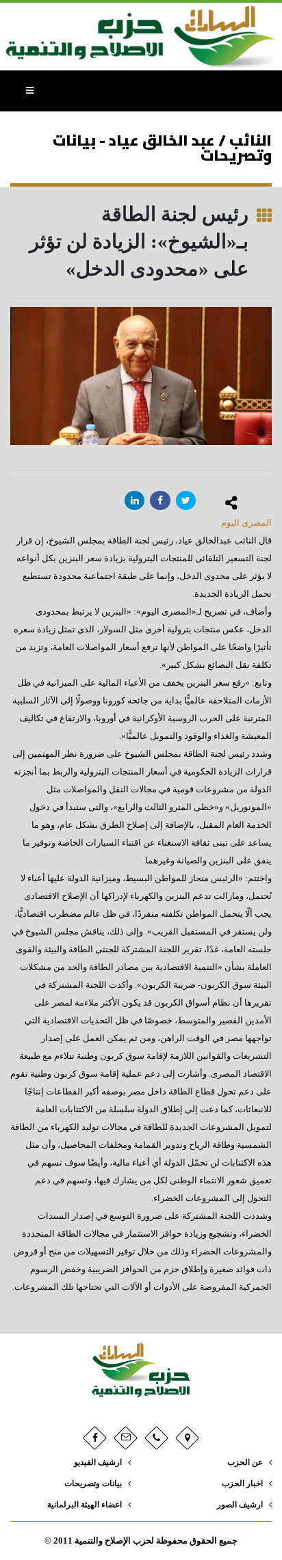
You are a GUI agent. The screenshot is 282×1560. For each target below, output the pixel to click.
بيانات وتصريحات (93, 1483)
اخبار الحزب (242, 1483)
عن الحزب (245, 1462)
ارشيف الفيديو (98, 1462)
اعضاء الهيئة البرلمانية (84, 1505)
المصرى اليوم (246, 522)
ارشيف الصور (240, 1505)
